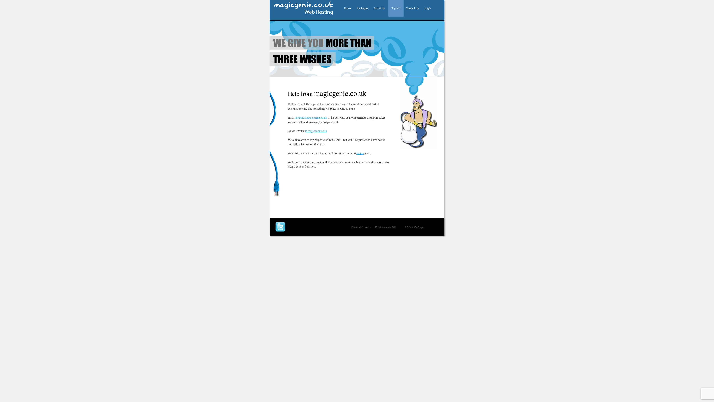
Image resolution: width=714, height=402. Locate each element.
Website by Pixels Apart (414, 227)
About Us (379, 8)
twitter (360, 153)
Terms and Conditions (361, 227)
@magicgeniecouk (316, 131)
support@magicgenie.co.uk (311, 117)
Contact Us (412, 8)
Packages (362, 8)
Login (427, 8)
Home (347, 8)
